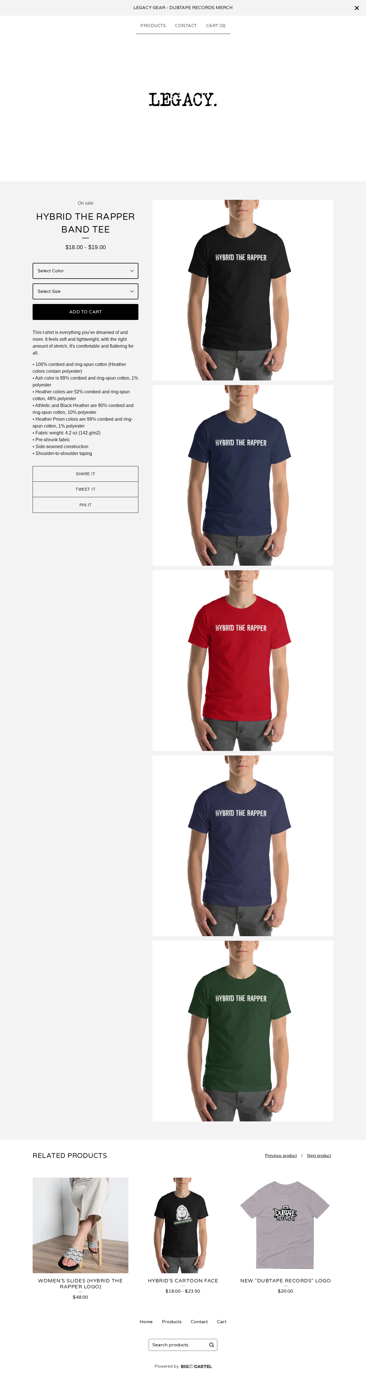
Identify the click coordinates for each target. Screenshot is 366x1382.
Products (153, 25)
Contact (186, 25)
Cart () (216, 25)
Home (146, 1322)
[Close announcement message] (356, 8)
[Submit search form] (211, 1344)
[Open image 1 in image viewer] (242, 290)
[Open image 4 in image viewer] (242, 846)
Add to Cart (85, 312)
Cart (221, 1322)
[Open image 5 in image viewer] (242, 1031)
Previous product (281, 1155)
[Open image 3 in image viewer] (242, 660)
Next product (319, 1155)
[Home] (183, 106)
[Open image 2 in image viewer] (242, 475)
